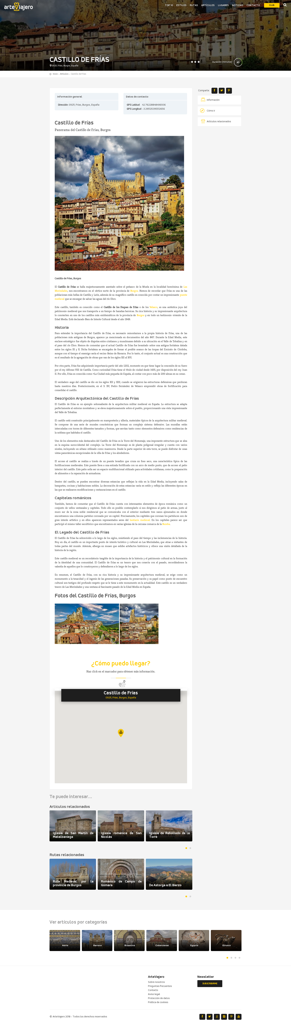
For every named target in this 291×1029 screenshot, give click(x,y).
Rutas (194, 5)
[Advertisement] (219, 180)
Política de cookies (158, 1002)
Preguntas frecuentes (160, 986)
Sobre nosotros (156, 982)
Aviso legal (154, 994)
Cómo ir (211, 110)
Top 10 (169, 5)
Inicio (55, 74)
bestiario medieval (140, 520)
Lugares (223, 5)
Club (271, 5)
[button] (121, 733)
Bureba (166, 524)
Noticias (237, 5)
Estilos (181, 5)
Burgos (134, 291)
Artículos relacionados (219, 121)
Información (213, 100)
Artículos (208, 5)
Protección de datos (159, 998)
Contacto (253, 5)
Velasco (153, 307)
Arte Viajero (18, 7)
